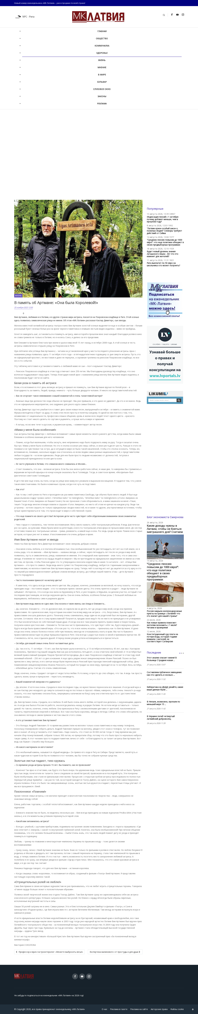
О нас (104, 1009)
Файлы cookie (177, 1009)
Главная (102, 31)
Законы (102, 96)
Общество (102, 38)
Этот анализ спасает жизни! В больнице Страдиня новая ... (162, 659)
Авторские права (159, 1009)
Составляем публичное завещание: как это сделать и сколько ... (164, 673)
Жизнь (102, 60)
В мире (102, 74)
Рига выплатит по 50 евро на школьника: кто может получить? (163, 264)
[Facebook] (172, 15)
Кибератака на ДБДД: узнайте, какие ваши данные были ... (165, 688)
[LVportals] (165, 354)
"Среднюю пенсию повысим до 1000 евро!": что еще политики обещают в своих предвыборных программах (165, 242)
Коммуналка (102, 45)
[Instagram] (183, 15)
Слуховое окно (102, 89)
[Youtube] (177, 15)
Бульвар (102, 81)
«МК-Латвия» (78, 1009)
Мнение (102, 67)
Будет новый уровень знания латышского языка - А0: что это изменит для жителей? (162, 254)
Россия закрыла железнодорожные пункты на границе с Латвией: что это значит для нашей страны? (164, 613)
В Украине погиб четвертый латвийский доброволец (161, 717)
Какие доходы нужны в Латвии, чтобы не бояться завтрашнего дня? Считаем (165, 529)
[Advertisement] (99, 133)
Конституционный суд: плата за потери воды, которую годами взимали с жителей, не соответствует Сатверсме (162, 638)
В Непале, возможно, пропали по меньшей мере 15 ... (163, 703)
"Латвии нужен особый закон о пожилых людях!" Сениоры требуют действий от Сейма (164, 231)
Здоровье (102, 53)
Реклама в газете (118, 1009)
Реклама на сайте (139, 1009)
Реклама (102, 103)
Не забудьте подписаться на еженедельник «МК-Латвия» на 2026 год (48, 995)
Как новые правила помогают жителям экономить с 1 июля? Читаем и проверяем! (162, 625)
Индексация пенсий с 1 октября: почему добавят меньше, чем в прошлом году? (163, 219)
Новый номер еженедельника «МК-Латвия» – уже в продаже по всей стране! (49, 3)
